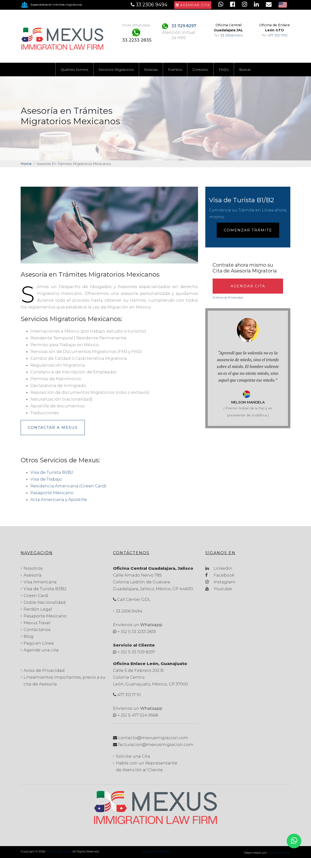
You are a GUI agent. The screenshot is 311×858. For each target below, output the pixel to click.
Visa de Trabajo (46, 479)
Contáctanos (37, 629)
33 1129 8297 (184, 26)
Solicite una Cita (133, 756)
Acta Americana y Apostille (58, 499)
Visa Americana (40, 581)
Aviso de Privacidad (44, 670)
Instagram (224, 581)
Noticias (151, 69)
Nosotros (33, 568)
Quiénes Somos (74, 69)
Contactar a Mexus (53, 427)
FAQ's (224, 69)
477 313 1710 (277, 35)
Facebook (223, 575)
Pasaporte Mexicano (51, 492)
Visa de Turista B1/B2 (51, 472)
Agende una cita (41, 650)
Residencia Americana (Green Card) (68, 485)
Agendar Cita (194, 5)
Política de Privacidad (228, 297)
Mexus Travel (37, 622)
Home (26, 164)
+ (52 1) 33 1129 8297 (136, 651)
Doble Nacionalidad (45, 602)
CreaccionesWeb (279, 852)
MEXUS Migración (58, 851)
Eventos (175, 69)
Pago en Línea (39, 643)
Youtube (222, 588)
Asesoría (33, 575)
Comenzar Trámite (248, 230)
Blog (29, 636)
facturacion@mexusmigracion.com (155, 744)
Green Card (36, 595)
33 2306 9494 (231, 35)
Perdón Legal (38, 609)
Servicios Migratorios (116, 69)
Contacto (200, 69)
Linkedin (222, 568)
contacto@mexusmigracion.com (153, 737)
